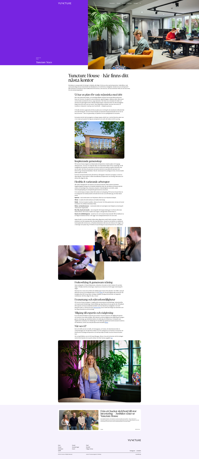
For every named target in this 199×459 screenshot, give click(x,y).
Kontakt (136, 3)
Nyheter (129, 3)
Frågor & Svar (89, 449)
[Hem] (64, 3)
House (118, 3)
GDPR (59, 450)
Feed (87, 445)
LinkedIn (138, 450)
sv (140, 3)
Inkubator (112, 3)
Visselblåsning (138, 454)
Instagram (132, 450)
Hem (59, 445)
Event (73, 449)
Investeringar (75, 447)
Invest (123, 3)
